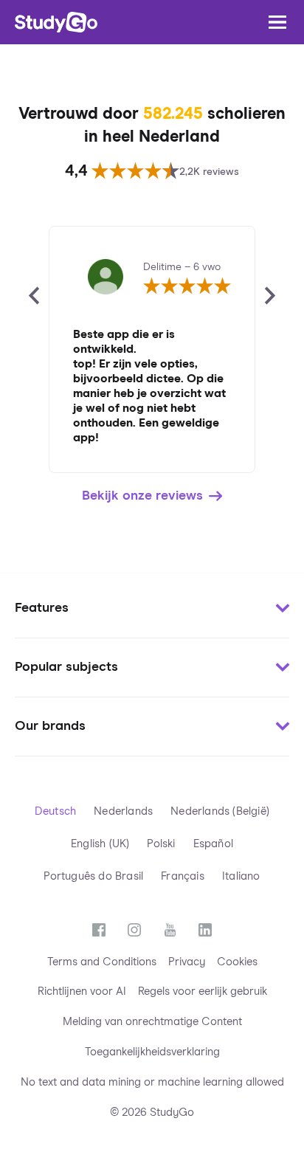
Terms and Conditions (101, 962)
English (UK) (100, 843)
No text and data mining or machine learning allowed (152, 1082)
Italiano (241, 876)
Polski (161, 843)
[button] (152, 608)
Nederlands (123, 811)
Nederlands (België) (219, 811)
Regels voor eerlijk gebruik (202, 991)
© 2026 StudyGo (152, 1112)
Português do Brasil (93, 876)
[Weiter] (270, 296)
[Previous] (34, 296)
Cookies (237, 962)
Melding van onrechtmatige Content (152, 1021)
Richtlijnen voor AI (82, 991)
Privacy (186, 962)
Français (182, 876)
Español (213, 843)
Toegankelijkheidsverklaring (152, 1052)
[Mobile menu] (277, 22)
